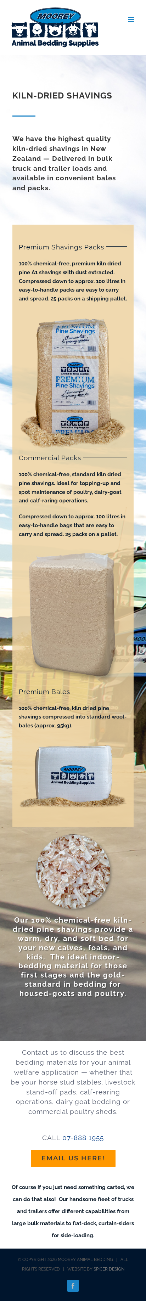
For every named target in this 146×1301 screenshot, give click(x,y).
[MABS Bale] (73, 313)
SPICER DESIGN (109, 1269)
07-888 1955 (83, 1138)
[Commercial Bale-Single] (73, 548)
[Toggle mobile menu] (131, 19)
